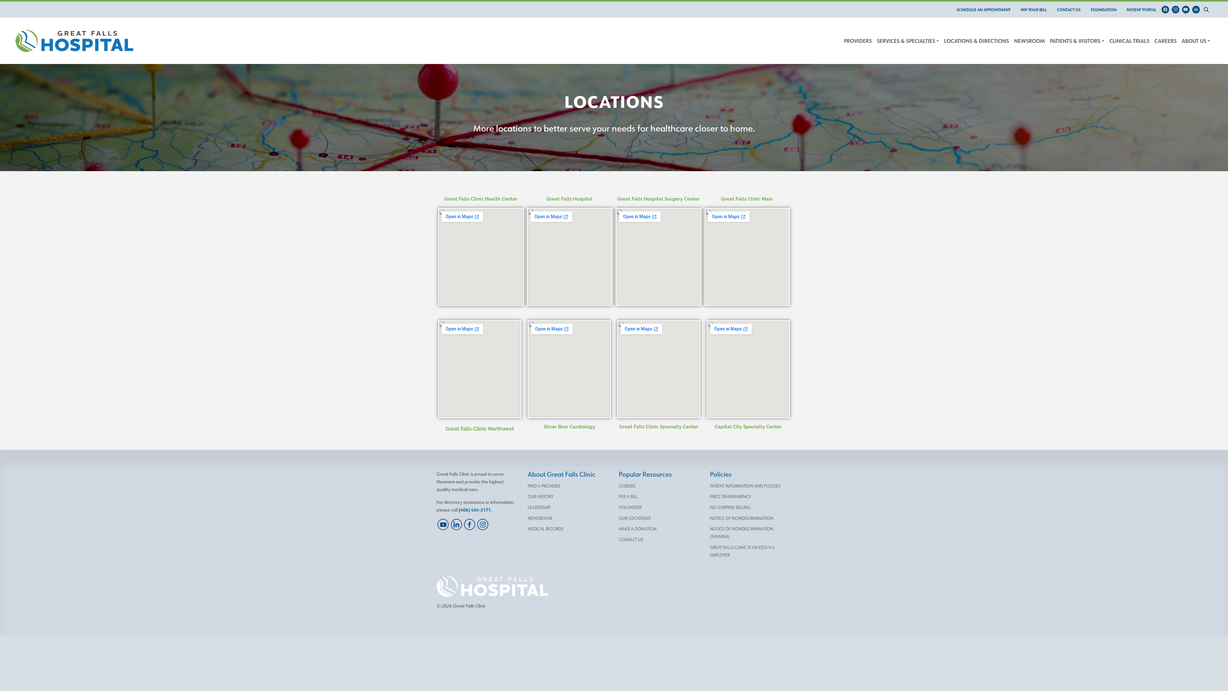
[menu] (983, 9)
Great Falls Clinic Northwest (479, 429)
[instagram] (482, 524)
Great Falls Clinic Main (747, 199)
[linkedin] (456, 524)
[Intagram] (1177, 9)
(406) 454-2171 (475, 510)
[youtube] (443, 524)
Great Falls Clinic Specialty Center (658, 427)
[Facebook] (1166, 9)
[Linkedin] (1197, 9)
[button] (1207, 9)
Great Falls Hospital (570, 199)
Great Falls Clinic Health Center (480, 199)
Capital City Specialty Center (748, 427)
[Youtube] (1187, 9)
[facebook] (469, 524)
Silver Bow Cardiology (569, 427)
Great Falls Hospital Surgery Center (658, 199)
